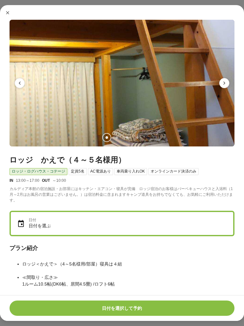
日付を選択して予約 (122, 308)
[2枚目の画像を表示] (117, 137)
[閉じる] (7, 12)
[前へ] (20, 83)
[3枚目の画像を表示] (127, 137)
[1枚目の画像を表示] (107, 137)
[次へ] (224, 83)
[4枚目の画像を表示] (137, 137)
